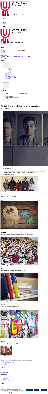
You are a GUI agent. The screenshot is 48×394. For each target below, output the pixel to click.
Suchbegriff (2, 50)
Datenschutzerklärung (5, 392)
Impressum (5, 377)
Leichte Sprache (6, 380)
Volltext (3, 51)
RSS (1, 363)
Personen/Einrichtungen (7, 52)
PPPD (28, 56)
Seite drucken (3, 364)
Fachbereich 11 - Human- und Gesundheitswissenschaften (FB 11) (13, 56)
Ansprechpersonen (4, 372)
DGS (4, 381)
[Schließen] (3, 88)
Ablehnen (37, 389)
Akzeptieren (43, 389)
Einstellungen (29, 389)
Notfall (4, 379)
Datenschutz (5, 378)
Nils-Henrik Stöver (11, 362)
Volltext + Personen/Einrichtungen (9, 54)
